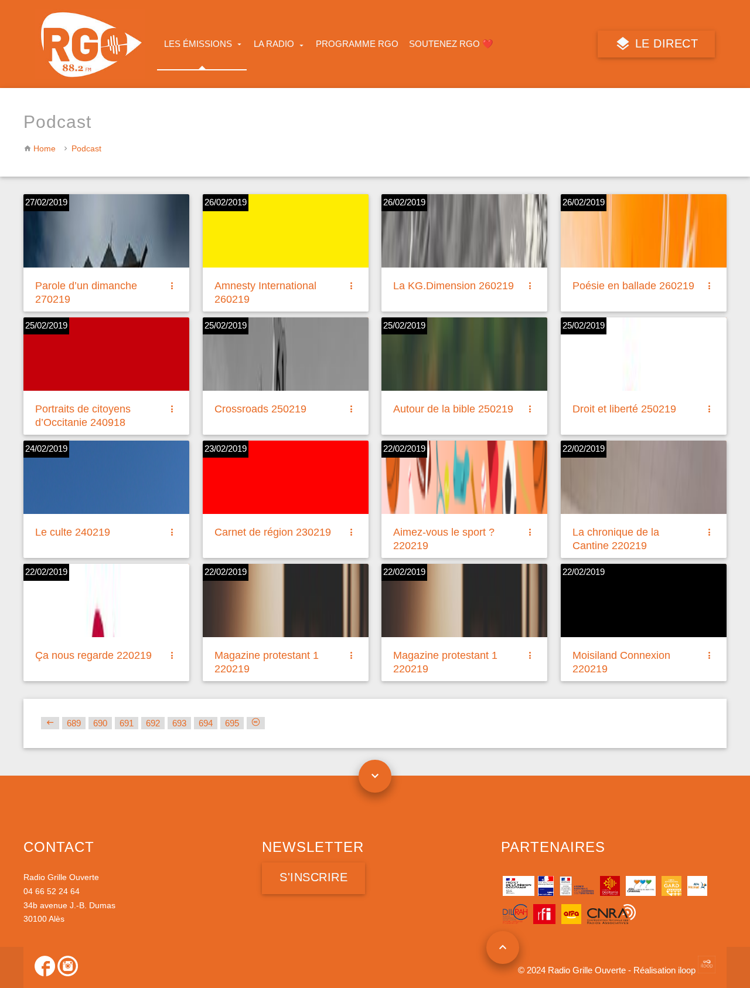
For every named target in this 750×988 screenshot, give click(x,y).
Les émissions (198, 44)
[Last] (256, 723)
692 (153, 723)
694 (206, 723)
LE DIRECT (664, 43)
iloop (688, 970)
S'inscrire (313, 877)
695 (232, 723)
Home (44, 148)
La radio (274, 44)
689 (74, 723)
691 (127, 723)
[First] (50, 723)
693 (179, 723)
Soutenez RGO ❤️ (451, 44)
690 (100, 723)
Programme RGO (357, 44)
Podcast (86, 148)
